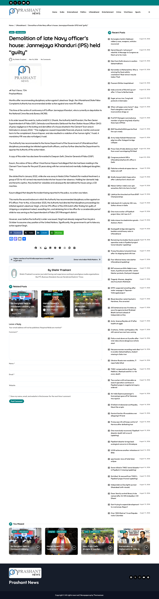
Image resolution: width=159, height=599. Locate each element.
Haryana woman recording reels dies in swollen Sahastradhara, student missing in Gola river (125, 351)
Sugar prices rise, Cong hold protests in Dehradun (122, 99)
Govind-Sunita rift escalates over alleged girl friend (124, 414)
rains (78, 294)
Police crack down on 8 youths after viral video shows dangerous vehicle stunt (125, 340)
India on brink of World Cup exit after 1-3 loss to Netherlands (123, 91)
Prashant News (24, 582)
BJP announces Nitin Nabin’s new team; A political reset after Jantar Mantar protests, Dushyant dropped (125, 270)
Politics (83, 12)
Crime (118, 12)
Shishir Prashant (61, 270)
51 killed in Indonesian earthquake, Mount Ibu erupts (124, 406)
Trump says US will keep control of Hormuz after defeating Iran (124, 423)
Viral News (128, 12)
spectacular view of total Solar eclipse (123, 460)
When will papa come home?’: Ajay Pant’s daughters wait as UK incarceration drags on (124, 109)
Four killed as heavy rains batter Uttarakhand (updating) (123, 260)
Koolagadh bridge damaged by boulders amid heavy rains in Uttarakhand (123, 231)
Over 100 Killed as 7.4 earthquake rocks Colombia (124, 514)
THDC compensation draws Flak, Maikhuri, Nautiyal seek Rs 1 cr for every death (124, 371)
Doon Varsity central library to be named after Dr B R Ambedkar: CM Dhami (124, 495)
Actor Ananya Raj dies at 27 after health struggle (124, 322)
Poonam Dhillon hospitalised (122, 83)
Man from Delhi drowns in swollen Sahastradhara (124, 62)
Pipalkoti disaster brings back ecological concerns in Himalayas (124, 442)
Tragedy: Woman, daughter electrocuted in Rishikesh (121, 280)
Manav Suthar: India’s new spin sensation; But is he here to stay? (124, 187)
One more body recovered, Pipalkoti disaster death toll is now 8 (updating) (125, 432)
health (123, 532)
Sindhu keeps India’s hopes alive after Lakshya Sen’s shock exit (123, 178)
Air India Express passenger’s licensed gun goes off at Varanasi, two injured (124, 396)
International (72, 12)
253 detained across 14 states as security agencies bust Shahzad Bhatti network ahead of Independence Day (123, 311)
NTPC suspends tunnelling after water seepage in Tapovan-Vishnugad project (123, 290)
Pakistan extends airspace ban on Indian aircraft (124, 169)
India (62, 12)
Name (12, 363)
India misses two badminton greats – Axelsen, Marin (125, 221)
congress (48, 294)
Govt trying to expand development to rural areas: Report (125, 505)
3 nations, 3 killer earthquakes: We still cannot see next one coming (124, 331)
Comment (13, 332)
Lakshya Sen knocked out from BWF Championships (125, 195)
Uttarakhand (94, 12)
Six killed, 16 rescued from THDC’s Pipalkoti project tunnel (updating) (124, 477)
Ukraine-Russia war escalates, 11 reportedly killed (123, 361)
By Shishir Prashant (19, 59)
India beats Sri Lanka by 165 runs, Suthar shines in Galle (124, 204)
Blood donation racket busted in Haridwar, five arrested (123, 300)
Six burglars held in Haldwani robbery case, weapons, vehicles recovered (23, 308)
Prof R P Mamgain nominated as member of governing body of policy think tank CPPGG (125, 120)
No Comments (46, 59)
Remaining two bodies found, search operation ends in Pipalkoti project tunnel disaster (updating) (125, 242)
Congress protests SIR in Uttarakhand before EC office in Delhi (123, 159)
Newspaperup (85, 595)
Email (11, 374)
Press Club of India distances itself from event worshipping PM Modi (124, 150)
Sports (138, 12)
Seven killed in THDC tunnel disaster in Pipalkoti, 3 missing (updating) (125, 468)
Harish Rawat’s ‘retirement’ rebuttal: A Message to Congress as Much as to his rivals (55, 308)
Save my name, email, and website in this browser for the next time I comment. (41, 396)
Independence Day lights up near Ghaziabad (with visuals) (124, 486)
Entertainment (107, 12)
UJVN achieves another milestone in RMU (125, 451)
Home (54, 12)
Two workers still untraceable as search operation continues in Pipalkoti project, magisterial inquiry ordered (125, 383)
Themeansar (98, 595)
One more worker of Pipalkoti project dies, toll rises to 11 (122, 212)
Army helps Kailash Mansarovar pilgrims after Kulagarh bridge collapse (123, 140)
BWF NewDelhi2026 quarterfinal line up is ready (124, 130)
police (12, 32)
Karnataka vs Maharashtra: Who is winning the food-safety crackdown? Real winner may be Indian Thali (124, 73)
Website (12, 385)
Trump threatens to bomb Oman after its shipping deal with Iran (123, 252)
